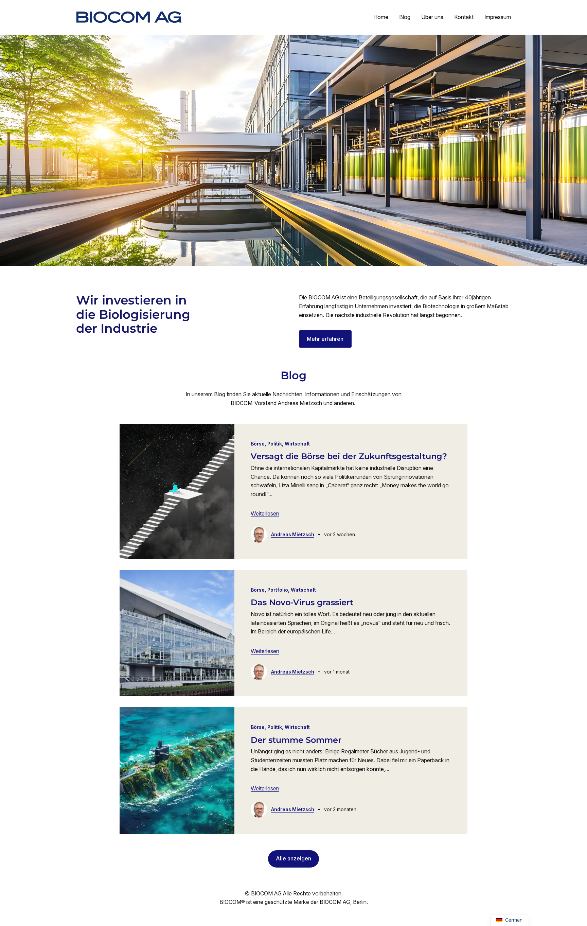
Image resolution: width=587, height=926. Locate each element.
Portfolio (277, 590)
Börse (258, 444)
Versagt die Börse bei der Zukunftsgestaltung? (349, 456)
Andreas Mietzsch (292, 534)
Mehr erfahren (325, 338)
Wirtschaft (297, 444)
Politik (274, 444)
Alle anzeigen (293, 858)
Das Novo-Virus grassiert (302, 602)
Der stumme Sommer (296, 740)
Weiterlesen (265, 513)
